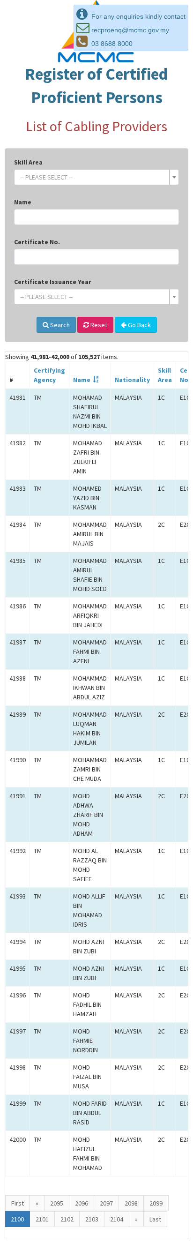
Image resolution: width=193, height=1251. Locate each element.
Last (155, 1219)
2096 (81, 1203)
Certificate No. (37, 242)
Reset (98, 325)
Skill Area (28, 162)
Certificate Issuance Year (52, 281)
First (17, 1203)
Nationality (132, 379)
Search (59, 325)
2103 (91, 1219)
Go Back (138, 325)
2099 (156, 1203)
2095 (56, 1203)
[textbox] (93, 177)
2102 (67, 1219)
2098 (131, 1203)
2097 (106, 1203)
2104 (116, 1219)
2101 (42, 1219)
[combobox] (96, 177)
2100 (17, 1219)
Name (22, 202)
